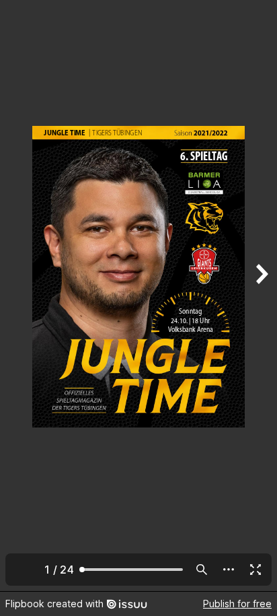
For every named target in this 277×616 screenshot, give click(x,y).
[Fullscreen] (255, 569)
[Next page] (261, 295)
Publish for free (237, 603)
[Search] (201, 569)
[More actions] (228, 569)
